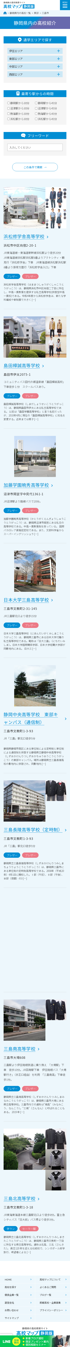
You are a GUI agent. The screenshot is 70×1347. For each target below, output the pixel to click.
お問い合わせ (12, 1310)
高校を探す (10, 1287)
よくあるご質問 (48, 1287)
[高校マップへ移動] (5, 13)
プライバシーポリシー (51, 1310)
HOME (8, 1279)
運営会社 (9, 1302)
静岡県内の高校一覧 (20, 13)
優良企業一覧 (12, 1295)
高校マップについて (50, 1279)
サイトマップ (12, 1318)
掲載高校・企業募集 (50, 1302)
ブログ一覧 (45, 1295)
